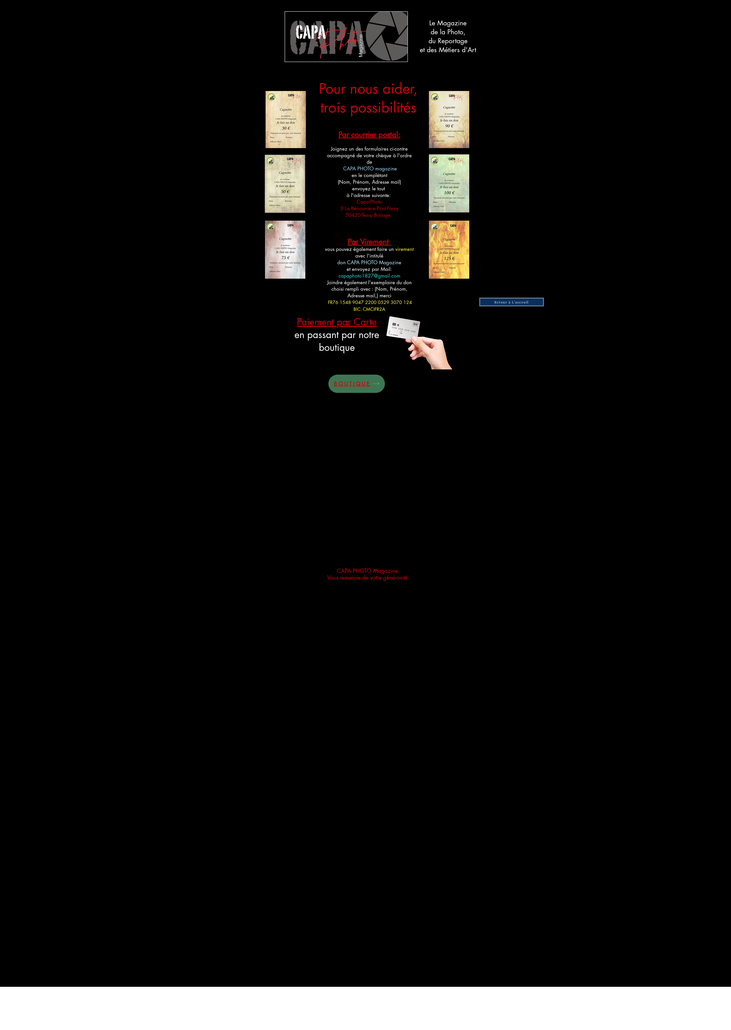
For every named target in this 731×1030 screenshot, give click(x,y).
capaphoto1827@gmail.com (369, 276)
